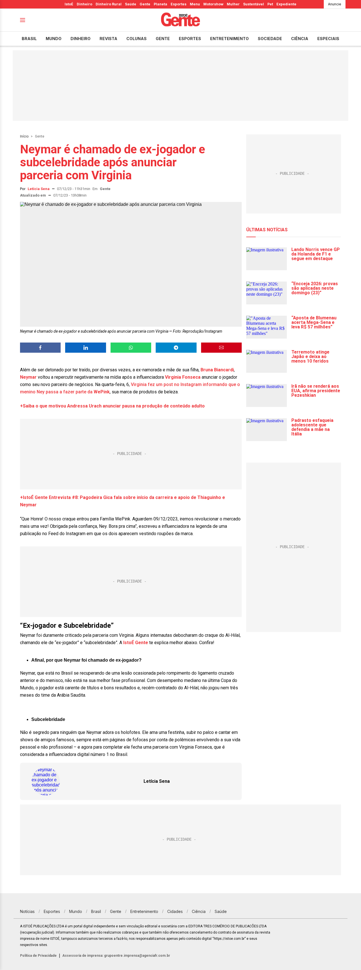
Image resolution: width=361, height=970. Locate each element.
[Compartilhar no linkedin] (85, 348)
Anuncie (334, 4)
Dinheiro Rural (109, 4)
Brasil (29, 38)
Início (24, 136)
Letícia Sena (39, 189)
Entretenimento (229, 38)
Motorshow (213, 4)
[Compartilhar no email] (221, 348)
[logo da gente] (180, 20)
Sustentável (253, 4)
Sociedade (270, 38)
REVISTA (108, 38)
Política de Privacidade (38, 956)
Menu (195, 4)
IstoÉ (69, 4)
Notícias (27, 911)
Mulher (233, 4)
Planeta (160, 4)
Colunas (136, 38)
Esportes (178, 4)
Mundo (53, 38)
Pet (270, 4)
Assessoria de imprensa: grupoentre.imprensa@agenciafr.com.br (116, 956)
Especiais (328, 38)
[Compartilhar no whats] (131, 348)
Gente (145, 4)
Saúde (130, 4)
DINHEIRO (81, 38)
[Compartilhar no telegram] (176, 348)
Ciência (299, 38)
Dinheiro (84, 4)
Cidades (175, 911)
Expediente (286, 4)
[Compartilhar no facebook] (40, 348)
